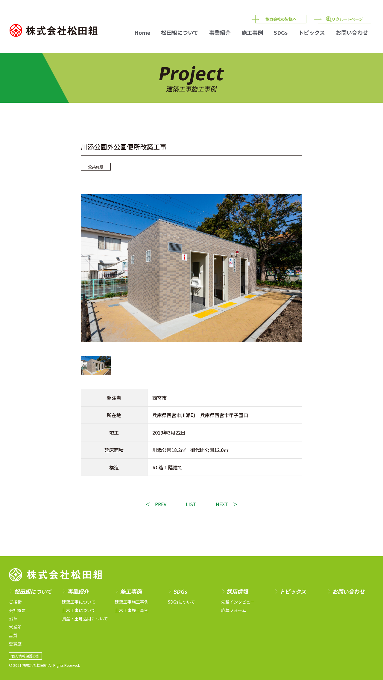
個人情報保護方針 (25, 655)
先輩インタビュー (238, 602)
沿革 (13, 619)
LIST (191, 504)
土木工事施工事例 (131, 610)
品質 (13, 635)
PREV (160, 504)
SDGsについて (181, 602)
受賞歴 (15, 644)
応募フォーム (233, 610)
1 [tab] (96, 365)
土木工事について (78, 610)
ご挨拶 (15, 602)
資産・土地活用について (85, 619)
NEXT (222, 504)
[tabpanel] (191, 268)
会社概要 (17, 610)
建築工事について (78, 602)
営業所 (15, 627)
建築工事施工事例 (131, 602)
